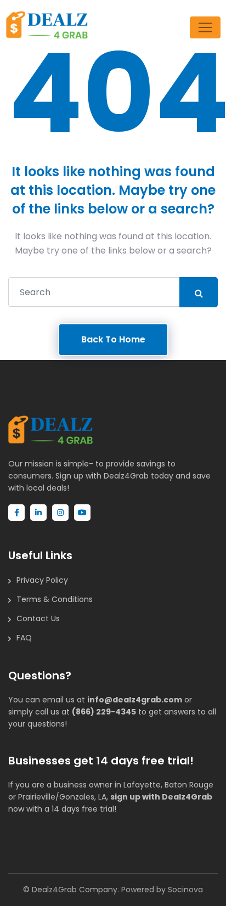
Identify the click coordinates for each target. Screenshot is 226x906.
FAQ (24, 637)
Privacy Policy (42, 580)
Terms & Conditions (54, 599)
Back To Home (113, 339)
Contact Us (38, 618)
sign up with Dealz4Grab (161, 796)
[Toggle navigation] (205, 27)
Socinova (185, 889)
